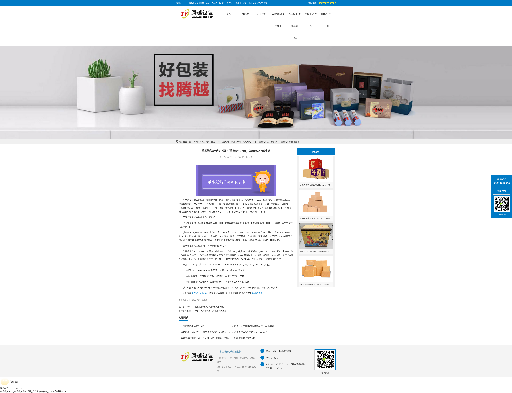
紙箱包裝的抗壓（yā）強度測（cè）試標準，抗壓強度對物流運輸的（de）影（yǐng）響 (222, 337)
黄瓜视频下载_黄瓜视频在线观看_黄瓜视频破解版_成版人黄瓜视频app (33, 391)
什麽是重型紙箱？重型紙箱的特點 (209, 306)
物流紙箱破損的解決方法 (192, 326)
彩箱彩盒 (261, 13)
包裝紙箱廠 (257, 293)
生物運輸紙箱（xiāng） (278, 16)
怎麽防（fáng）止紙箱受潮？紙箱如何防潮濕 (206, 310)
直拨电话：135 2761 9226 (12, 388)
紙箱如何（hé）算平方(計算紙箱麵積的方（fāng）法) (206, 332)
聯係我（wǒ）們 (327, 16)
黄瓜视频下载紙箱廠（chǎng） (294, 16)
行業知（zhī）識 (311, 16)
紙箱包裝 (245, 13)
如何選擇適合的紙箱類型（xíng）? (250, 332)
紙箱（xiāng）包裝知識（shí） (244, 141)
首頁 (228, 13)
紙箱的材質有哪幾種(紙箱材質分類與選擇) (254, 326)
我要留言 (500, 190)
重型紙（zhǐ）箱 (199, 293)
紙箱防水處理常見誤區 (244, 337)
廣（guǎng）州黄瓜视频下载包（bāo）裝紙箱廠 (209, 141)
